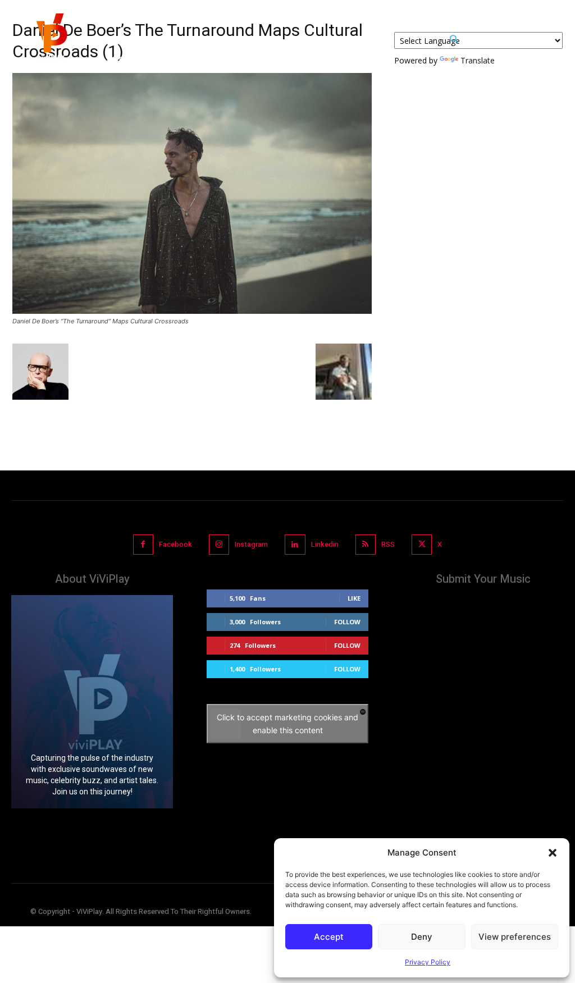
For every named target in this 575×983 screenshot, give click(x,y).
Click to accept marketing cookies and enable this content (287, 723)
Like (354, 598)
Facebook (175, 544)
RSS (388, 544)
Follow (347, 622)
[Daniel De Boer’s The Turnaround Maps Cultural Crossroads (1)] (192, 311)
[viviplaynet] (50, 39)
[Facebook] (143, 544)
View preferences (514, 936)
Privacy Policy (427, 962)
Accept (329, 936)
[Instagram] (219, 544)
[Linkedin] (295, 544)
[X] (422, 544)
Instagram (251, 544)
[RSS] (365, 544)
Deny (421, 936)
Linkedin (325, 544)
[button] (552, 852)
